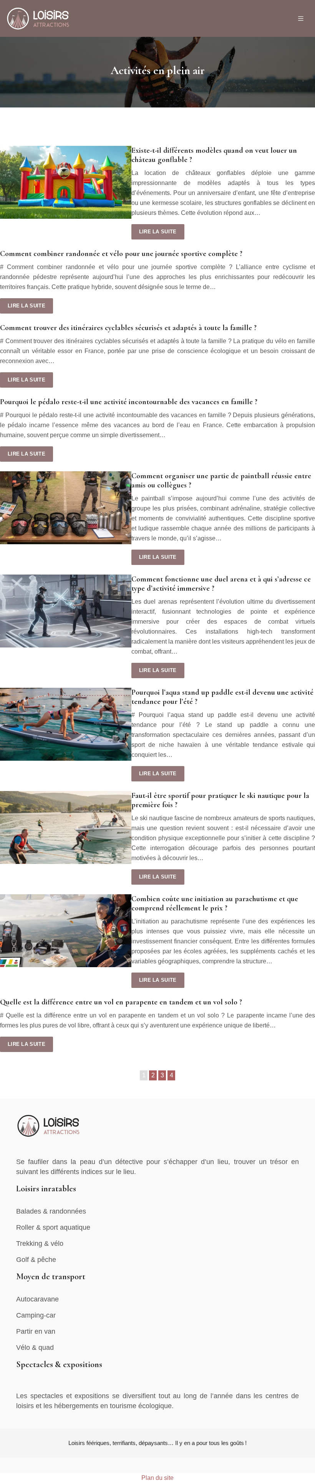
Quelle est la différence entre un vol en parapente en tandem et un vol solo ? (121, 1002)
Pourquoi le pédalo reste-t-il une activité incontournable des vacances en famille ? (128, 401)
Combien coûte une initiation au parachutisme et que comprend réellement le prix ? (214, 903)
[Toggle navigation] (300, 18)
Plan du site (157, 1478)
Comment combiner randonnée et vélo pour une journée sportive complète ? (121, 253)
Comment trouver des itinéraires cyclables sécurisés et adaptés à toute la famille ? (128, 327)
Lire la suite (158, 232)
